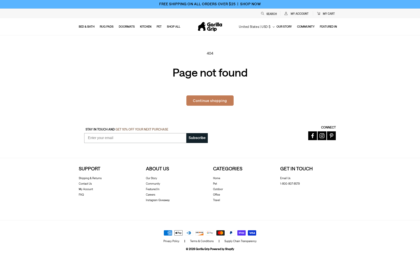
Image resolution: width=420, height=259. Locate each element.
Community (153, 183)
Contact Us (85, 183)
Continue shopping (210, 100)
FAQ (81, 194)
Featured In (152, 189)
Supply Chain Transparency (240, 241)
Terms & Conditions (202, 241)
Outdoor (218, 189)
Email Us (285, 178)
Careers (150, 194)
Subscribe (197, 138)
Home (216, 178)
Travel (216, 200)
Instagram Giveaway (158, 200)
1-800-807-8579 (290, 183)
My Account (86, 189)
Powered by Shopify (222, 248)
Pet (215, 183)
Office (216, 194)
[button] (271, 13)
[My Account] (286, 13)
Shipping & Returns (90, 178)
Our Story (151, 178)
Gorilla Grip (203, 248)
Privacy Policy (171, 241)
